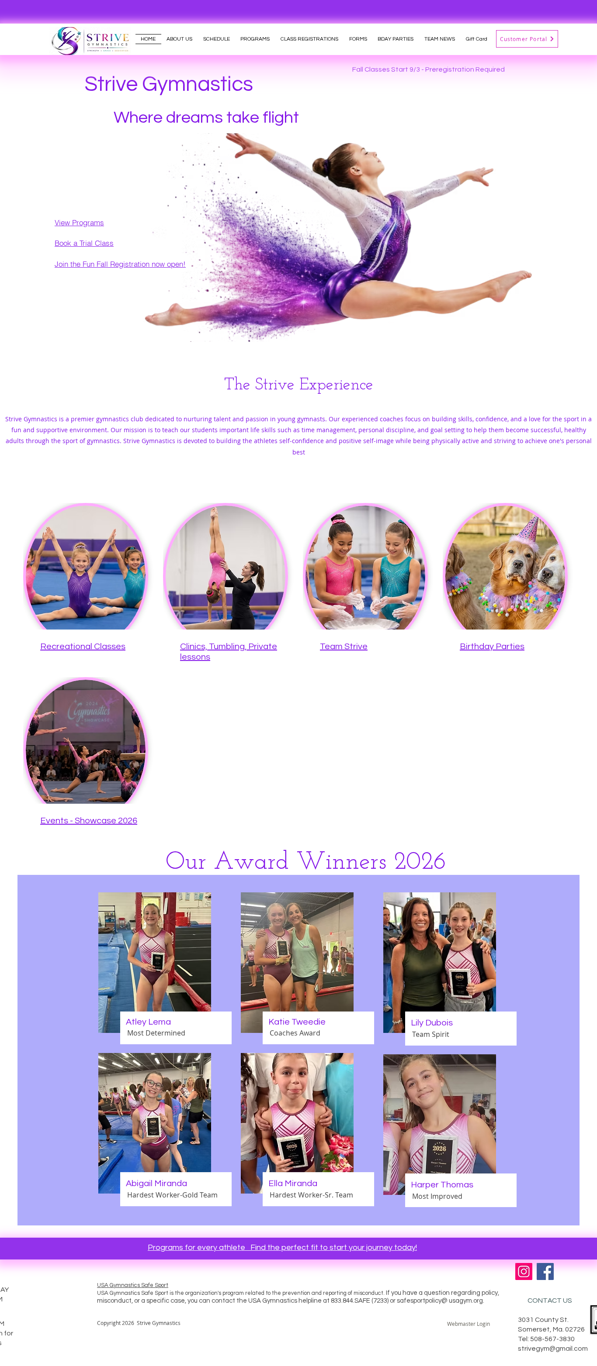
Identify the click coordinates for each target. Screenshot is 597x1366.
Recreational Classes (82, 646)
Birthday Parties (492, 646)
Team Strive (344, 646)
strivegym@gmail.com (553, 1348)
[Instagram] (523, 1271)
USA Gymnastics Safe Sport (132, 1285)
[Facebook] (545, 1271)
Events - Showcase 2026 (88, 820)
